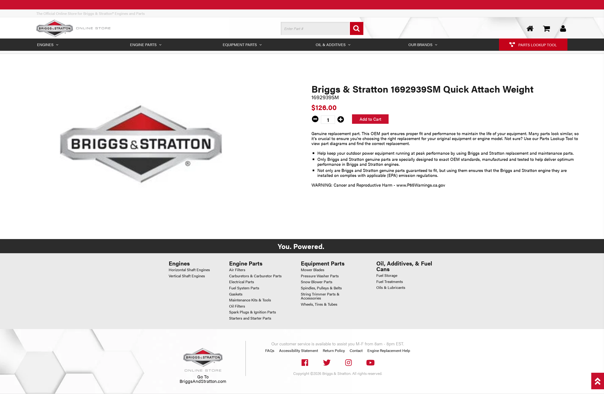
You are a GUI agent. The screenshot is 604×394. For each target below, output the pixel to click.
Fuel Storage (386, 275)
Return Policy (334, 350)
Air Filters (237, 269)
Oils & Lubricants (390, 287)
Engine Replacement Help (388, 350)
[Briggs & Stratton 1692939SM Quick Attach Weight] (141, 144)
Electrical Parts (241, 281)
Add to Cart (370, 119)
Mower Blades (312, 269)
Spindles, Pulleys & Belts (321, 288)
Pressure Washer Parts (320, 275)
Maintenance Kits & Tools (250, 300)
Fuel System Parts (244, 288)
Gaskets (236, 294)
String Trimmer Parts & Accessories (320, 296)
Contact (356, 350)
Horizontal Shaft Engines (189, 269)
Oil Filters (237, 306)
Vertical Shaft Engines (187, 275)
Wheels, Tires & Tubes (319, 304)
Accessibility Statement (298, 350)
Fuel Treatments (389, 281)
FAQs (269, 350)
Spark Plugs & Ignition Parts (252, 312)
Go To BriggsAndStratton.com (203, 378)
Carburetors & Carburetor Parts (255, 275)
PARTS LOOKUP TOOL (537, 44)
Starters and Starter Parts (250, 318)
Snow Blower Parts (316, 281)
